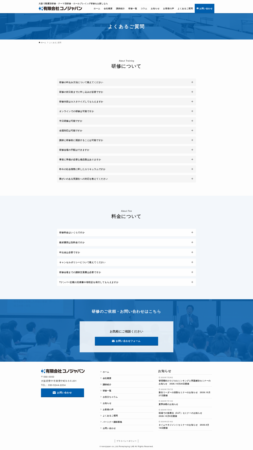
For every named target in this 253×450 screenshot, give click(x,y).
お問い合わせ (109, 428)
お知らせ (107, 403)
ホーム (106, 371)
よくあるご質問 (110, 415)
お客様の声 (108, 409)
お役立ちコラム (110, 396)
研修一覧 (107, 390)
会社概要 (107, 378)
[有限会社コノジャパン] (60, 8)
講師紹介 (107, 384)
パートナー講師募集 (112, 421)
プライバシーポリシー (126, 440)
